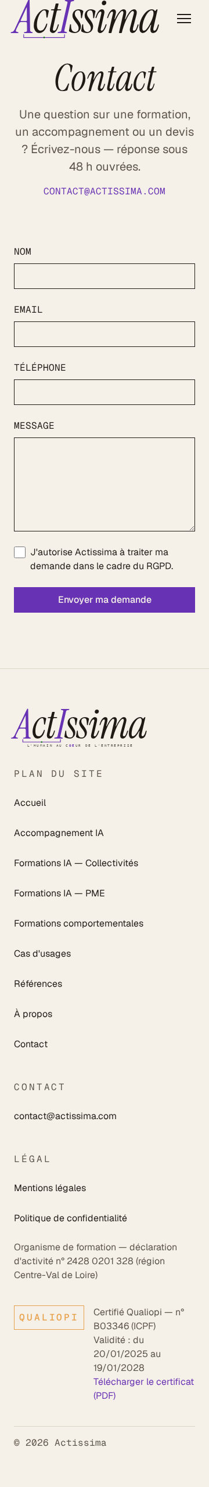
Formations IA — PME (59, 893)
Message (34, 425)
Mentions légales (50, 1188)
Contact (31, 1044)
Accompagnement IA (59, 833)
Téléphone (40, 367)
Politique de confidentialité (70, 1218)
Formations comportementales (78, 923)
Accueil (30, 803)
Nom (22, 251)
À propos (33, 1014)
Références (38, 984)
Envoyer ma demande (105, 600)
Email (28, 309)
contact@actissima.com (104, 191)
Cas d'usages (42, 953)
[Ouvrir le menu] (184, 18)
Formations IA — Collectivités (76, 863)
